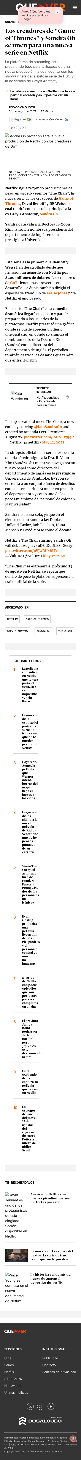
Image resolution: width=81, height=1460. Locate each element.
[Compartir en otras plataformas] (22, 127)
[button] (75, 7)
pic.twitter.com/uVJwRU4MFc (31, 550)
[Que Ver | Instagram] (40, 1406)
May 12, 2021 (53, 442)
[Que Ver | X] (30, 1406)
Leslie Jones (57, 293)
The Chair (65, 631)
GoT (13, 283)
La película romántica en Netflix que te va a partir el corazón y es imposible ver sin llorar (42, 95)
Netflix (12, 619)
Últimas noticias (16, 1392)
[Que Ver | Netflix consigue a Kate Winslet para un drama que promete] (67, 396)
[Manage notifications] (73, 1438)
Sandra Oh (49, 214)
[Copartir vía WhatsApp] (13, 127)
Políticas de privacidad (59, 1372)
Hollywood (12, 1386)
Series (9, 1365)
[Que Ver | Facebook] (51, 1406)
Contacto (49, 1365)
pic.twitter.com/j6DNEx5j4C (49, 437)
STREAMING (13, 1379)
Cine (7, 1358)
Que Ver (10, 22)
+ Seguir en (19, 119)
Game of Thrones (37, 619)
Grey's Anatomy (17, 631)
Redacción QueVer (22, 107)
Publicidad (50, 1358)
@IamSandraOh (48, 427)
